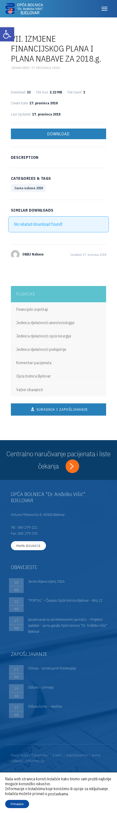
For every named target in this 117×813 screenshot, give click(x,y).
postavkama (58, 793)
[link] (7, 34)
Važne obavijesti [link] (29, 389)
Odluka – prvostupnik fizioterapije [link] (52, 668)
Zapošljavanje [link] (77, 755)
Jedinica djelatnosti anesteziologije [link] (45, 322)
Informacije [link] (35, 761)
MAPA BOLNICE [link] (28, 546)
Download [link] (58, 133)
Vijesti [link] (58, 755)
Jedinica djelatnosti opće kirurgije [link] (43, 336)
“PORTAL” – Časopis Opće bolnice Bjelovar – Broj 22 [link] (65, 600)
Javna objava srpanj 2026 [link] (46, 581)
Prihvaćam (17, 804)
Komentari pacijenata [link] (33, 362)
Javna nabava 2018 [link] (28, 188)
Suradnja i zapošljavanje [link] (61, 409)
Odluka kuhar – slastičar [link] (45, 706)
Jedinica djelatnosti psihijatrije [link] (41, 349)
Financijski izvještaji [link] (32, 309)
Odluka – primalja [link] (41, 687)
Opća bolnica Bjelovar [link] (33, 376)
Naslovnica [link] (19, 755)
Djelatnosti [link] (40, 755)
